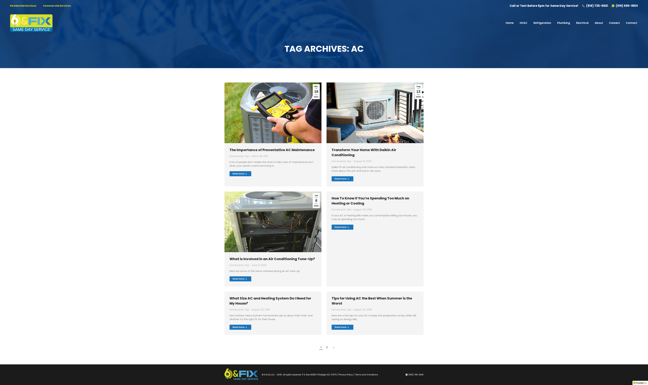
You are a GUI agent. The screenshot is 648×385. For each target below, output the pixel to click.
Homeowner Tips (239, 156)
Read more (238, 173)
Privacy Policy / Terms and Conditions (358, 374)
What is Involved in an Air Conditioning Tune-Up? (272, 259)
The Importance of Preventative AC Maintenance (272, 150)
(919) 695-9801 (627, 6)
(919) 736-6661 (597, 6)
